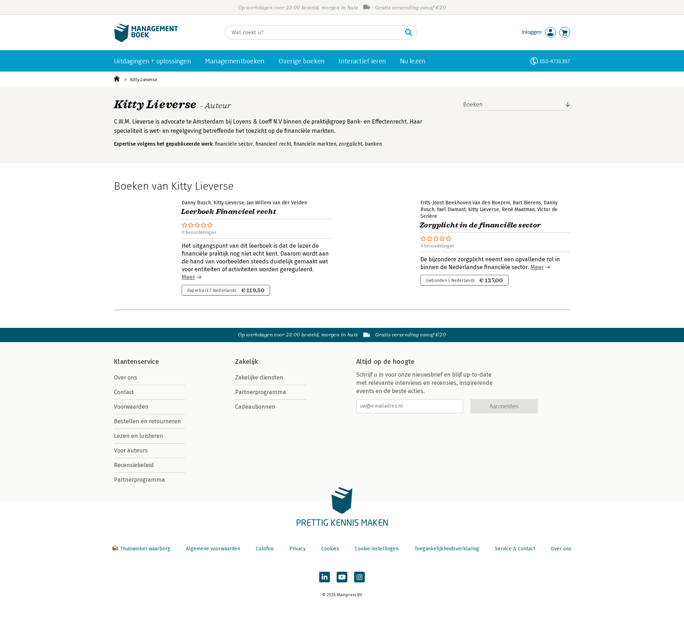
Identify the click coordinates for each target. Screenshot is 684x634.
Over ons (125, 377)
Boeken (473, 104)
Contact (124, 392)
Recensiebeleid (134, 465)
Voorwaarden (131, 406)
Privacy (297, 549)
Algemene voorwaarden (213, 549)
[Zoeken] (409, 32)
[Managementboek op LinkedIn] (324, 577)
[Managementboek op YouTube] (342, 577)
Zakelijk (246, 362)
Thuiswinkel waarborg (145, 549)
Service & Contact (515, 549)
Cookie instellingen (377, 549)
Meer (188, 277)
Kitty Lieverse (143, 79)
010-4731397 (555, 61)
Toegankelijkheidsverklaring (446, 549)
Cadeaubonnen (255, 406)
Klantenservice (136, 362)
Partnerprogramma (139, 479)
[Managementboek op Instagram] (359, 577)
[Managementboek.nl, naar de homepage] (146, 40)
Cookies (330, 549)
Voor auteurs (131, 450)
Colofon (265, 549)
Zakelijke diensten (259, 377)
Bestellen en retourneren (147, 421)
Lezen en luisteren (138, 436)
